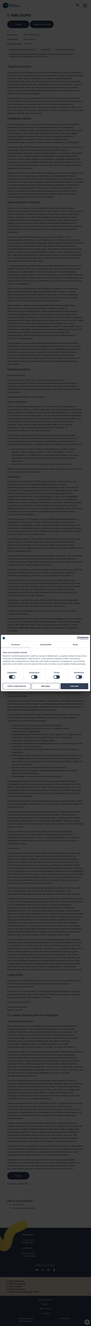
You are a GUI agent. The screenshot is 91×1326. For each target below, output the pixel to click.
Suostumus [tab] (15, 644)
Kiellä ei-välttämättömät (17, 686)
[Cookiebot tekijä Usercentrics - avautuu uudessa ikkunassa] (78, 638)
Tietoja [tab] (75, 644)
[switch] (34, 677)
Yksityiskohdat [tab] (45, 644)
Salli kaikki (74, 686)
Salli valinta (45, 686)
